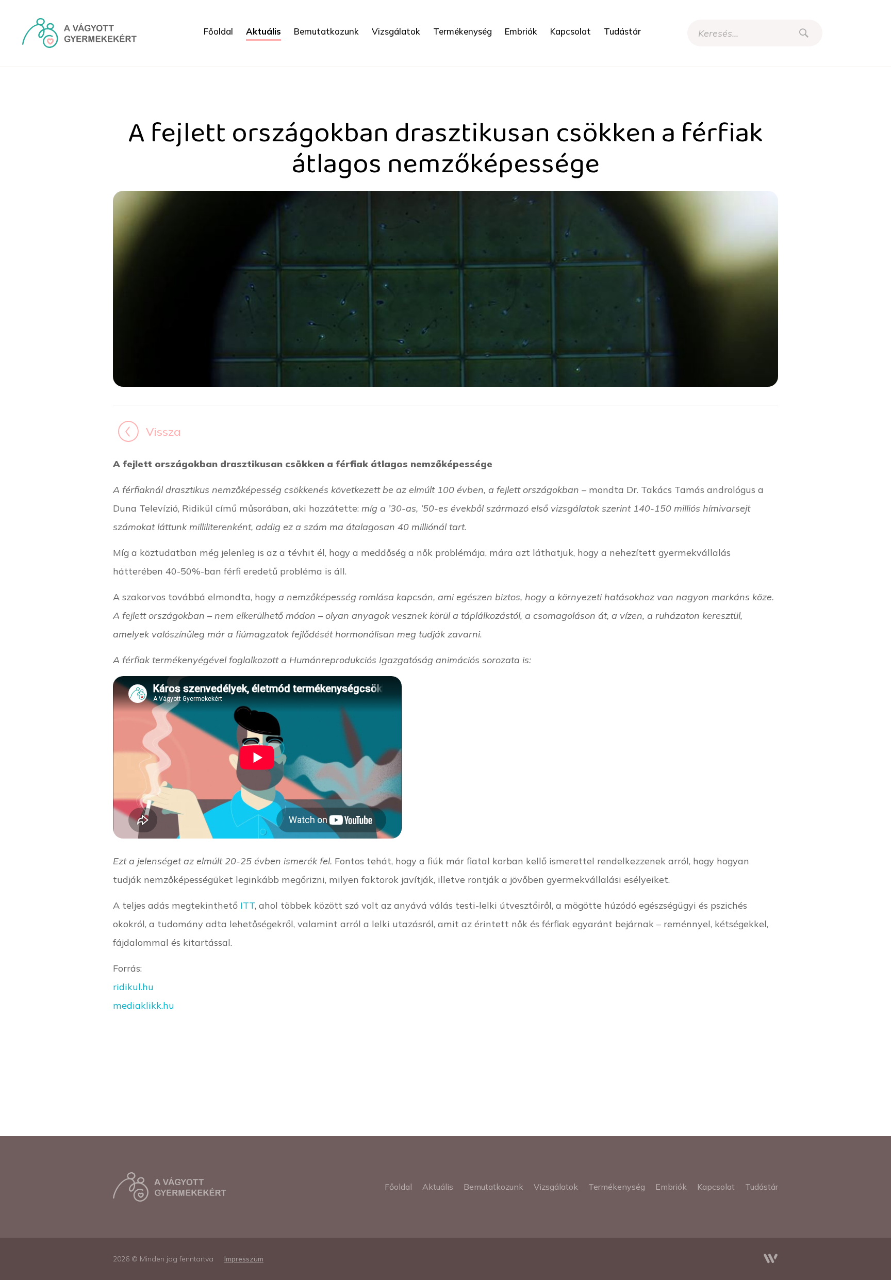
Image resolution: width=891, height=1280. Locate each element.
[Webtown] (771, 1259)
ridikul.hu (133, 986)
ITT (247, 905)
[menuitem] (218, 31)
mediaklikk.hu (143, 1005)
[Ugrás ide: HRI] (79, 33)
